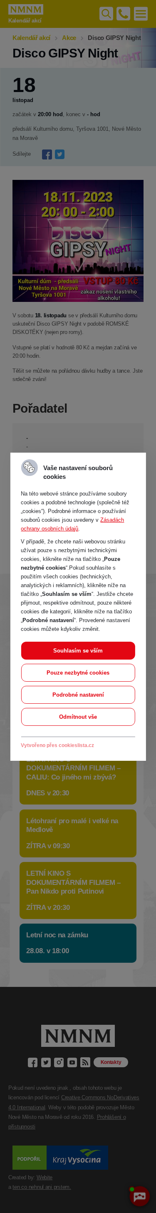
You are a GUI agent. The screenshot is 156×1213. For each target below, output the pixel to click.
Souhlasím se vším (78, 651)
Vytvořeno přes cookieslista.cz (57, 745)
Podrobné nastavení (78, 695)
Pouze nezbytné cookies (78, 673)
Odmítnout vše (78, 717)
